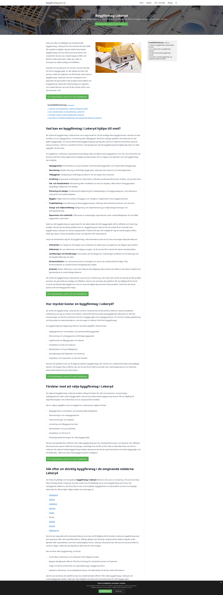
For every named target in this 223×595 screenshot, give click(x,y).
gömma (71, 105)
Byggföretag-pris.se (56, 2)
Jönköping (53, 495)
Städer (148, 3)
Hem (141, 3)
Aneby (51, 513)
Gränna (52, 508)
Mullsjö (52, 521)
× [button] (221, 582)
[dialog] (111, 588)
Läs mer (130, 587)
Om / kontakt (159, 3)
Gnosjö (52, 526)
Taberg (52, 499)
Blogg (170, 3)
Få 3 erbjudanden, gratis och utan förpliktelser (111, 24)
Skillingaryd (54, 530)
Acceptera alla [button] (105, 591)
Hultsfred (53, 504)
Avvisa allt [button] (118, 591)
